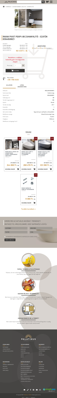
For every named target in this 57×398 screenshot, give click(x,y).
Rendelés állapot (24, 364)
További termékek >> (28, 209)
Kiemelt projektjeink (43, 370)
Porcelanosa (5, 370)
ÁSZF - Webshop (24, 374)
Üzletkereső (5, 347)
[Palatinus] (51, 1)
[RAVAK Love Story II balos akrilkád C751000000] (28, 144)
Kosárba (16, 71)
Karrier (40, 372)
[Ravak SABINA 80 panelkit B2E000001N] (28, 180)
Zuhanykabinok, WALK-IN (19, 6)
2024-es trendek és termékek (45, 347)
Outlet (22, 356)
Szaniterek (23, 351)
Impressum (33, 397)
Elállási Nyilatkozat (25, 368)
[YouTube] (37, 390)
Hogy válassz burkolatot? (44, 349)
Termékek (8, 6)
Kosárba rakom (10, 169)
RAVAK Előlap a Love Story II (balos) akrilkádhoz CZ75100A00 (44, 153)
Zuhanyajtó (30, 6)
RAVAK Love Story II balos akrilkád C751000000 (27, 153)
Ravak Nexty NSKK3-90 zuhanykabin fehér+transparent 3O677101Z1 (11, 153)
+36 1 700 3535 (13, 80)
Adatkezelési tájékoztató (26, 372)
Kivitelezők (5, 368)
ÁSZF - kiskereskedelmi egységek (28, 376)
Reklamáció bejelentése (8, 351)
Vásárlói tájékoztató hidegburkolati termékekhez (27, 379)
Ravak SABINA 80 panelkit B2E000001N (28, 188)
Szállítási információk (26, 366)
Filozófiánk (41, 366)
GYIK (23, 397)
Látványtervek (42, 351)
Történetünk (41, 364)
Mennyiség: (9, 65)
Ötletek (40, 353)
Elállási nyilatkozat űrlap (26, 370)
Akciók (22, 355)
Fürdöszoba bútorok (25, 353)
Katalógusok (41, 355)
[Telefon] (28, 390)
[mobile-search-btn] (43, 2)
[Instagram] (40, 390)
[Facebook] (30, 390)
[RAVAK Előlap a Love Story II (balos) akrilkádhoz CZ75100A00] (45, 144)
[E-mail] (25, 390)
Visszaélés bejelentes (26, 381)
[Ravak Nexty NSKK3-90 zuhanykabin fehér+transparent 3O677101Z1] (12, 144)
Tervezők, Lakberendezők (8, 364)
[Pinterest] (34, 390)
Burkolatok (23, 349)
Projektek (5, 366)
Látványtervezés (6, 349)
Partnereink (41, 368)
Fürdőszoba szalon (25, 347)
